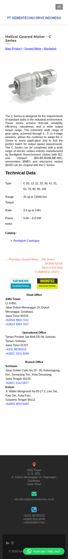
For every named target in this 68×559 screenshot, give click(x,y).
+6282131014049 (34, 519)
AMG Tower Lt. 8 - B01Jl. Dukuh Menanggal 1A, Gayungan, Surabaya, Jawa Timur (34, 477)
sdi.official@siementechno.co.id (34, 499)
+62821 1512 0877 (17, 382)
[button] (44, 551)
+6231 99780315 (16, 349)
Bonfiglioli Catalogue (27, 240)
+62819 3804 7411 (17, 320)
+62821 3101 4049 (17, 353)
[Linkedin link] (7, 542)
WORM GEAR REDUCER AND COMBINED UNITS (49, 267)
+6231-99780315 (34, 515)
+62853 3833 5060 (17, 403)
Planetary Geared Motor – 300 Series (30, 259)
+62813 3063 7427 (17, 324)
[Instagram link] (12, 542)
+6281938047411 (34, 522)
